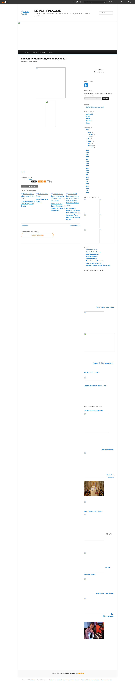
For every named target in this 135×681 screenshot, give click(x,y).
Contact (50, 52)
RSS (86, 85)
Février (90, 146)
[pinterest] (80, 2)
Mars (89, 143)
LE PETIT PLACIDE (47, 10)
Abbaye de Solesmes (92, 254)
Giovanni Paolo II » (75, 226)
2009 (87, 186)
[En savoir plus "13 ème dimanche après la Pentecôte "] (91, 212)
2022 (87, 157)
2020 (87, 161)
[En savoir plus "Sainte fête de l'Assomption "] (91, 243)
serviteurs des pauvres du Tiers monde (98, 265)
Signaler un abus (68, 680)
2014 (87, 175)
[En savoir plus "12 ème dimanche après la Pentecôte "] (107, 228)
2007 (87, 190)
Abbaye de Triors (91, 259)
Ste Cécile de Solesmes (93, 252)
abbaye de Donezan (108, 449)
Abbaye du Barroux (92, 256)
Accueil (27, 52)
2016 (87, 170)
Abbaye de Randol (91, 250)
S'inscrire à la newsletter (29, 186)
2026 (87, 130)
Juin (89, 137)
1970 (87, 193)
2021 (87, 159)
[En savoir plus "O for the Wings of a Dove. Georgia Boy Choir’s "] (107, 212)
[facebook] (74, 2)
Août (89, 132)
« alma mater (24, 226)
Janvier (90, 148)
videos (88, 118)
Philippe (33, 680)
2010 (87, 184)
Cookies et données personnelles (90, 680)
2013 (87, 177)
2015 (87, 173)
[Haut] (23, 172)
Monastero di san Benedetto (94, 261)
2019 (87, 164)
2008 (87, 188)
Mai (89, 139)
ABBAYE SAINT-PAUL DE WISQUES (95, 386)
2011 (87, 181)
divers (88, 116)
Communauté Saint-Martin (94, 263)
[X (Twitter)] (77, 2)
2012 (87, 179)
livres (88, 123)
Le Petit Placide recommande (95, 107)
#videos (30, 179)
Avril (89, 141)
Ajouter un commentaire (37, 235)
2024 (87, 152)
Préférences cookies (106, 680)
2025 (87, 150)
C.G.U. (77, 680)
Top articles (52, 680)
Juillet (90, 134)
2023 (87, 155)
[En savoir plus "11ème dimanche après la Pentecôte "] (107, 243)
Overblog (81, 673)
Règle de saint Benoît (38, 52)
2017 (87, 168)
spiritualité (89, 114)
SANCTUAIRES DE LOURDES (93, 511)
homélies (89, 121)
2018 (87, 166)
